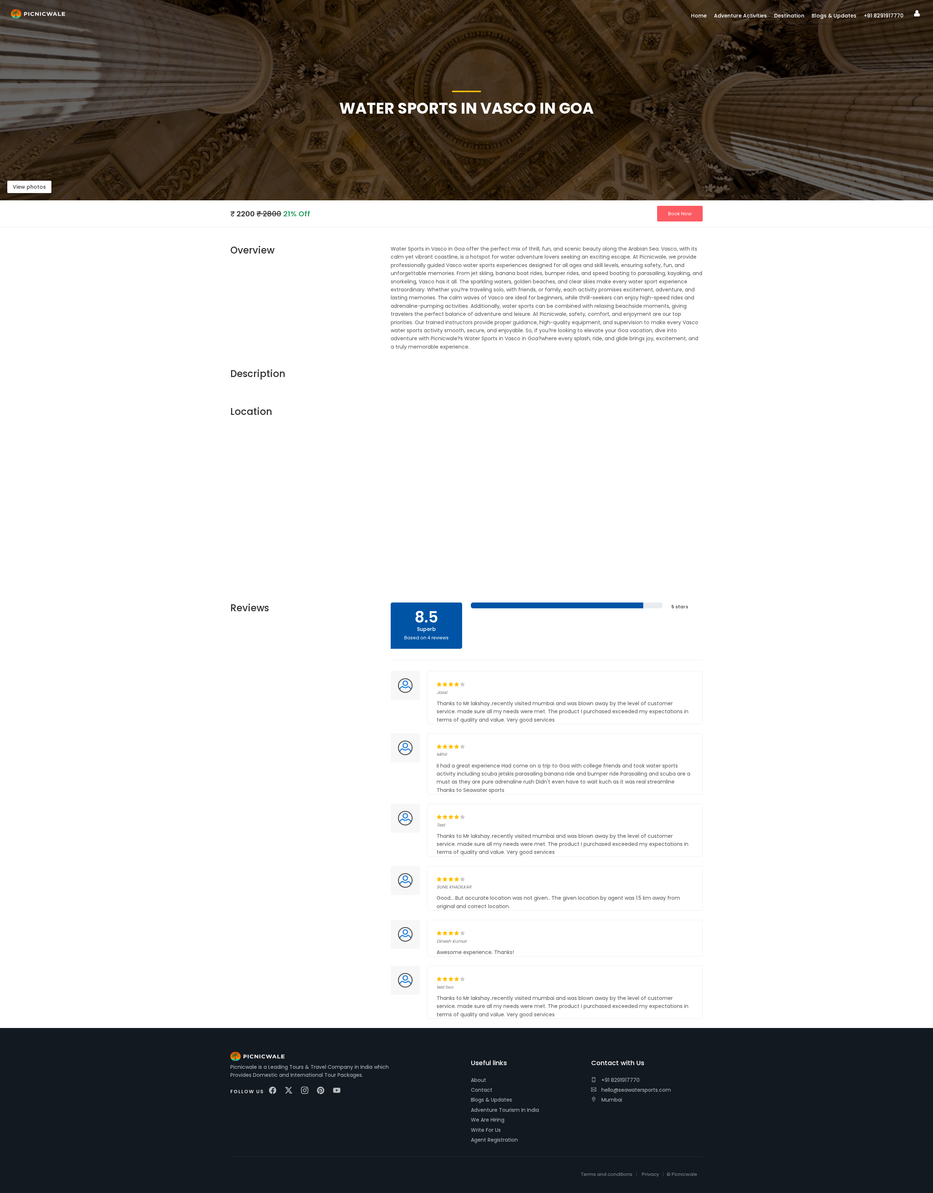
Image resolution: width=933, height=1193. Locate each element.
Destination (789, 15)
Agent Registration (494, 1139)
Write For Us (486, 1130)
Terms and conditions (606, 1174)
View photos (29, 187)
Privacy (650, 1174)
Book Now (680, 213)
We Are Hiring (487, 1119)
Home (699, 15)
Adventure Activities (740, 15)
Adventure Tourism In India (505, 1110)
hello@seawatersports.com (635, 1090)
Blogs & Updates (491, 1099)
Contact (481, 1090)
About (478, 1080)
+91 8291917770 (620, 1080)
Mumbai (611, 1099)
